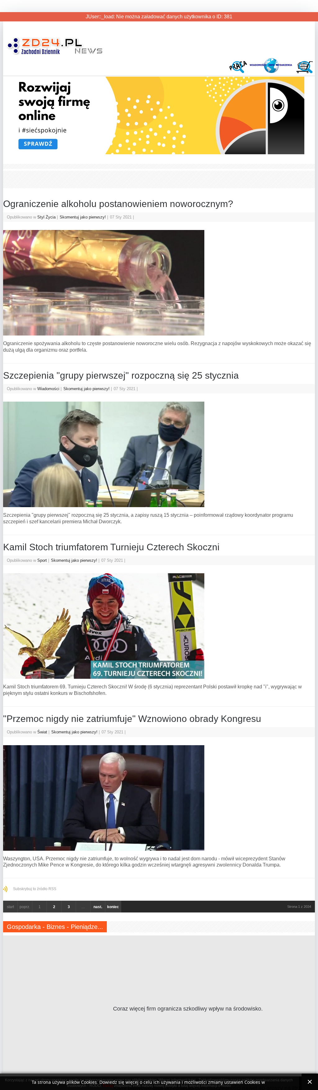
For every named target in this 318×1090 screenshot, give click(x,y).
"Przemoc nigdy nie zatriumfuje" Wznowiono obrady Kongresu (132, 719)
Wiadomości (48, 388)
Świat (42, 732)
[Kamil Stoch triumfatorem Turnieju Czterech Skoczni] (159, 626)
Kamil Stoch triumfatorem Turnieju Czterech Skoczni (111, 547)
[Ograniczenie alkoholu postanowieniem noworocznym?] (159, 283)
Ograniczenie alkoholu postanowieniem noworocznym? (118, 204)
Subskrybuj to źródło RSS (34, 889)
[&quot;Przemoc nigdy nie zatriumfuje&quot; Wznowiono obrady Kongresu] (159, 798)
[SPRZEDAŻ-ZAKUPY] (303, 71)
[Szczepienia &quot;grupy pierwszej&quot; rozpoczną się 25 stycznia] (159, 454)
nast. (97, 907)
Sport (42, 560)
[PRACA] (239, 71)
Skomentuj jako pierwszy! (83, 217)
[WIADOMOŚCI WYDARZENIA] (271, 71)
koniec (113, 907)
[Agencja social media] (153, 152)
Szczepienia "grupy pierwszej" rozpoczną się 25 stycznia (121, 375)
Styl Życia (46, 217)
